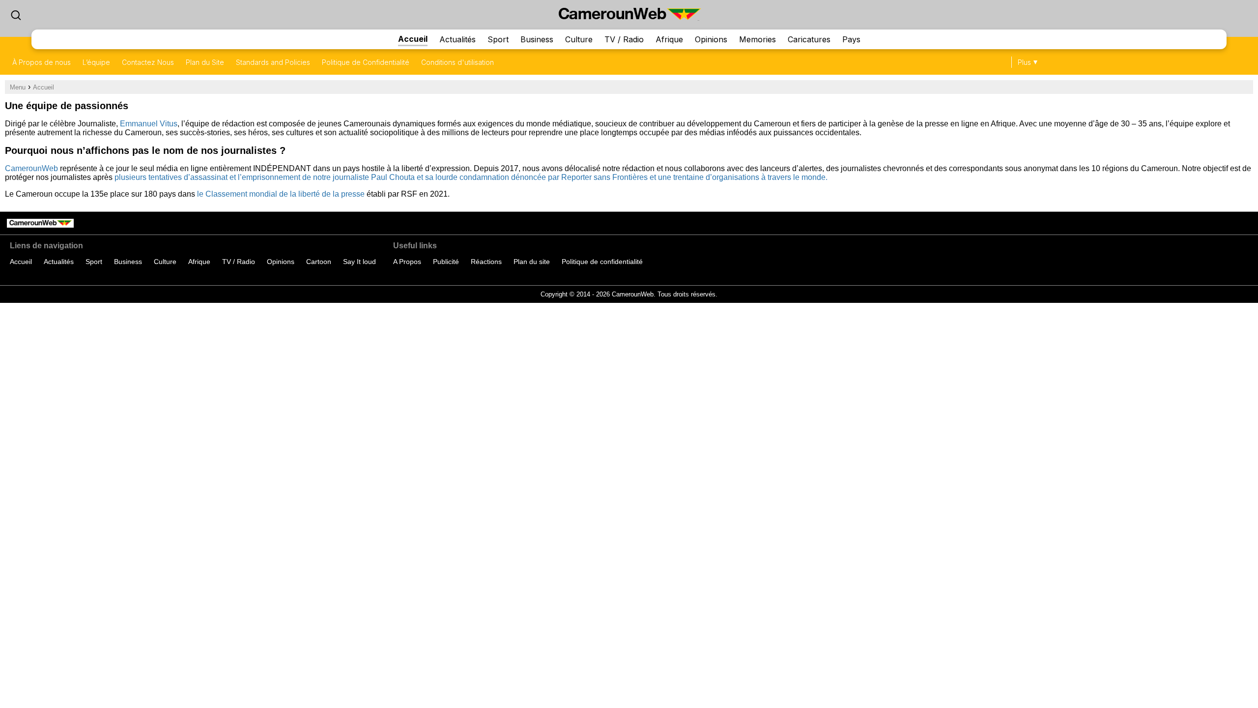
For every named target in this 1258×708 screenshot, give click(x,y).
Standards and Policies (273, 62)
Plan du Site (205, 62)
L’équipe (96, 62)
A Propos (407, 262)
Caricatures (809, 39)
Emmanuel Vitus (148, 123)
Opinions (711, 39)
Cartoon (318, 262)
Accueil (413, 39)
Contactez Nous (148, 62)
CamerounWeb (31, 168)
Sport (498, 39)
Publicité (446, 262)
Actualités (457, 39)
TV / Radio (624, 39)
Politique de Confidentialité (365, 62)
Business (536, 39)
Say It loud (359, 262)
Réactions (486, 262)
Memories (757, 39)
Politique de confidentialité (602, 262)
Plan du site (532, 262)
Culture (579, 39)
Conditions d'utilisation (457, 62)
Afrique (669, 39)
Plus (1024, 62)
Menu (18, 87)
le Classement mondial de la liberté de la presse (281, 194)
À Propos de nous (41, 62)
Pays (851, 39)
